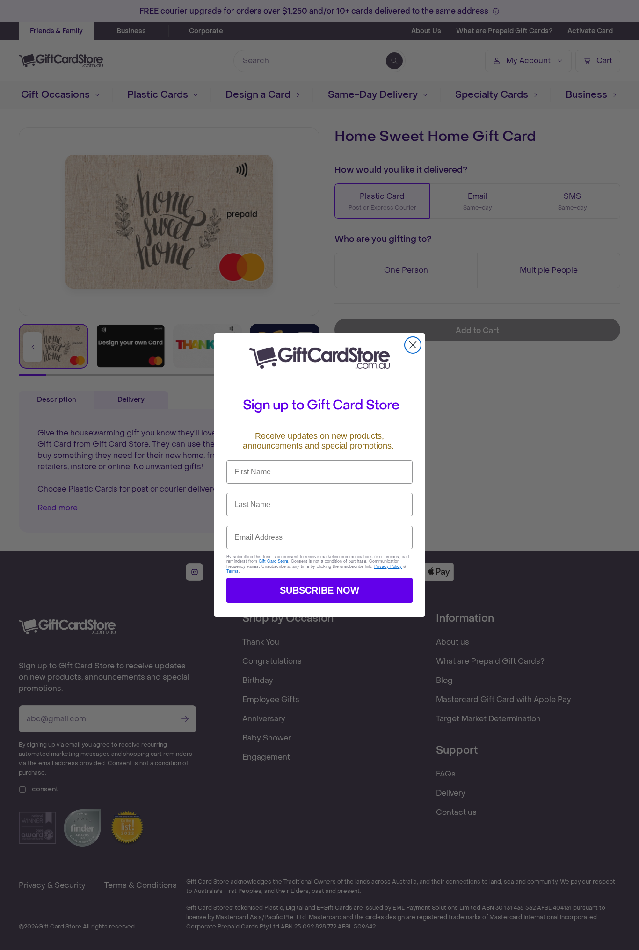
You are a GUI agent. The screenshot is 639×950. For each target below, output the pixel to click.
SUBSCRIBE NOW (319, 590)
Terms (232, 571)
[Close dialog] (413, 345)
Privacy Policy (388, 566)
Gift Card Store (273, 561)
